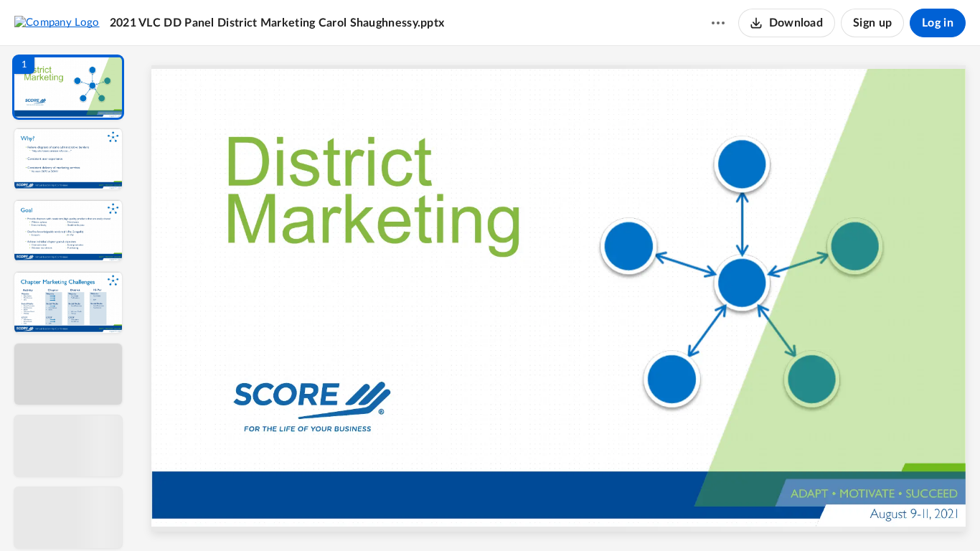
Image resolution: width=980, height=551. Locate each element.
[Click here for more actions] (718, 23)
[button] (68, 87)
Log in (937, 23)
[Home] (57, 22)
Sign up (872, 23)
